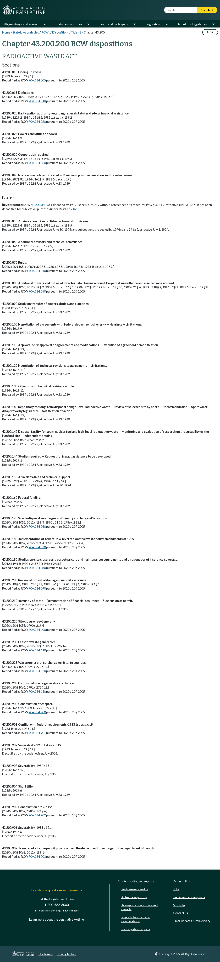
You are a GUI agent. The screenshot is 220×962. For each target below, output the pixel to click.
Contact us (180, 913)
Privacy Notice (66, 954)
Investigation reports (135, 929)
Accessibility (181, 881)
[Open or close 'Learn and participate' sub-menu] (134, 24)
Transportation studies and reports (139, 907)
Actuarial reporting (134, 897)
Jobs (176, 889)
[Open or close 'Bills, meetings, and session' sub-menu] (44, 24)
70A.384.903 (37, 856)
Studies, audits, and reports (136, 881)
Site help (179, 905)
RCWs (45, 32)
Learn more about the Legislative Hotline (56, 919)
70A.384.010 (37, 101)
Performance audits (134, 889)
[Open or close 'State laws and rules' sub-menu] (88, 24)
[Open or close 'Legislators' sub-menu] (166, 24)
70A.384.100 (37, 629)
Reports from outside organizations (135, 919)
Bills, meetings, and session (20, 24)
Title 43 (76, 32)
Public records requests (189, 897)
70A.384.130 (37, 691)
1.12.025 (72, 209)
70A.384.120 (37, 671)
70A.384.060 (37, 526)
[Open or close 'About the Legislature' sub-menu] (213, 24)
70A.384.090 (37, 588)
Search (205, 10)
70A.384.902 (37, 815)
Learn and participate (114, 24)
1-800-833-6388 (71, 910)
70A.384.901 (37, 733)
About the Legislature (192, 24)
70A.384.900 (37, 712)
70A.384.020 (37, 121)
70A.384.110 (37, 650)
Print (210, 32)
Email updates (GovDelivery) (192, 921)
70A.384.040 (37, 271)
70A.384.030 (37, 163)
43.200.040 (38, 205)
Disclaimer (45, 954)
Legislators (153, 24)
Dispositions (60, 32)
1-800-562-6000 (56, 905)
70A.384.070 (37, 547)
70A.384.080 (37, 568)
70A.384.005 (37, 80)
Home (6, 32)
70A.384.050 (37, 291)
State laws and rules (69, 24)
